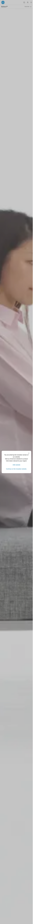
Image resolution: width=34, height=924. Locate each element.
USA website (16, 465)
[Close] (28, 453)
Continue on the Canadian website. (16, 469)
